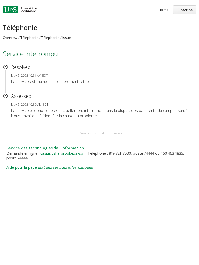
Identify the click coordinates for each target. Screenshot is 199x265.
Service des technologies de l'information (45, 147)
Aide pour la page (49, 167)
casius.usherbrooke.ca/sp (61, 153)
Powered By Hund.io (93, 133)
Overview (10, 37)
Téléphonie (20, 27)
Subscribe (184, 10)
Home (163, 9)
